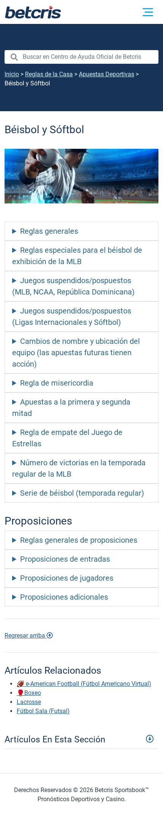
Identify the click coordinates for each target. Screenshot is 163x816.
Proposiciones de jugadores (66, 578)
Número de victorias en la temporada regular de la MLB (79, 468)
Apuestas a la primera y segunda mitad (71, 407)
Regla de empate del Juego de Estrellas (67, 438)
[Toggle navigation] (81, 738)
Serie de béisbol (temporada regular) (82, 493)
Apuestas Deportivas (106, 74)
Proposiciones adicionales (64, 597)
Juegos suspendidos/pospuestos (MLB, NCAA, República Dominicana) (73, 286)
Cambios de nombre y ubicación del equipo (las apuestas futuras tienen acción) (76, 353)
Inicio (12, 74)
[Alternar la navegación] (147, 12)
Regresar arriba (26, 635)
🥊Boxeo (29, 692)
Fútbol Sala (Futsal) (43, 711)
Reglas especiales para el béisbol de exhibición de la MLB (77, 256)
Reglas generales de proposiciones (78, 540)
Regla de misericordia (56, 383)
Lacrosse (29, 702)
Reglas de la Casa (49, 74)
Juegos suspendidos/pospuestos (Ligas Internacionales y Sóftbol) (71, 316)
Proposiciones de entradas (65, 559)
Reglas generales (49, 231)
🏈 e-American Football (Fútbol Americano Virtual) (84, 683)
